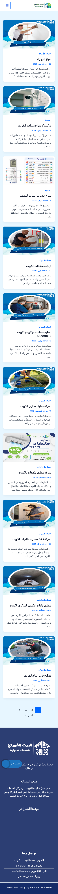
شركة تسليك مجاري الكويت (35, 406)
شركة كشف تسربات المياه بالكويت (32, 539)
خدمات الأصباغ (45, 54)
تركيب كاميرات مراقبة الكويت (34, 125)
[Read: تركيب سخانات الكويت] (28, 241)
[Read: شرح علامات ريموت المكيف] (28, 170)
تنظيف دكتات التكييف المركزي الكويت (30, 605)
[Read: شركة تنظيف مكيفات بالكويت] (28, 447)
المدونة (48, 120)
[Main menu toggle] (7, 5)
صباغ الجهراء (44, 59)
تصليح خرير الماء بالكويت (37, 675)
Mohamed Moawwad (41, 887)
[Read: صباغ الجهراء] (28, 34)
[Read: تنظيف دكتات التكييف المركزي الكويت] (28, 580)
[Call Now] (5, 764)
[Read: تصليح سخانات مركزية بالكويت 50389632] (28, 307)
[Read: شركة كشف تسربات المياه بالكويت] (28, 514)
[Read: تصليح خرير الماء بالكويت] (28, 650)
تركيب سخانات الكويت (38, 266)
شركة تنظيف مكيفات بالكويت (34, 472)
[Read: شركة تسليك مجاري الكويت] (28, 381)
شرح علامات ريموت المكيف (35, 195)
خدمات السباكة (45, 260)
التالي (29, 715)
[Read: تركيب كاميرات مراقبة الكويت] (28, 100)
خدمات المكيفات (44, 467)
